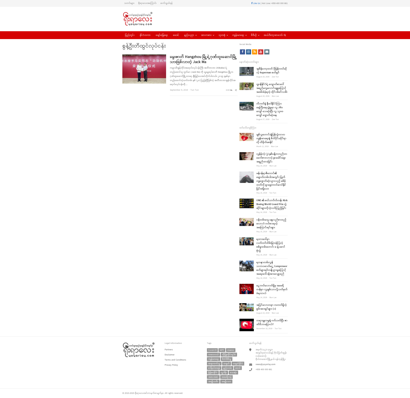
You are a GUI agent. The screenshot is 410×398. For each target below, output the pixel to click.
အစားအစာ (213, 377)
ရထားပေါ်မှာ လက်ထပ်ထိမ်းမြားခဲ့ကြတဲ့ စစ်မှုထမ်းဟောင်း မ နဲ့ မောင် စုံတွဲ (270, 245)
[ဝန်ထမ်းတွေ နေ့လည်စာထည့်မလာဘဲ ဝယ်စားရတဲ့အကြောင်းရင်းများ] (246, 220)
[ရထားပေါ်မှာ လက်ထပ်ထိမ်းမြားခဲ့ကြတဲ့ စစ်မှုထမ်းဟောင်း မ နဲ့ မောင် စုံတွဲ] (246, 239)
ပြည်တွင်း (130, 35)
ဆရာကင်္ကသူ (214, 363)
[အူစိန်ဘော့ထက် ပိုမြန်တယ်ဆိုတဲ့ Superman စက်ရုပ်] (246, 69)
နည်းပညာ (189, 35)
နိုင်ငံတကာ (145, 35)
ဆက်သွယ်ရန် (166, 3)
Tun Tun (194, 90)
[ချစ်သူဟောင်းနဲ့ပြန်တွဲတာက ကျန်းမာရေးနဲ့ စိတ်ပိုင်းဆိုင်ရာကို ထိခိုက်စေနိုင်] (246, 135)
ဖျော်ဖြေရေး (162, 35)
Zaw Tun (275, 76)
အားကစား (206, 35)
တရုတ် (226, 363)
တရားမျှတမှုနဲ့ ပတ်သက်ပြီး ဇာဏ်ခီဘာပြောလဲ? (271, 323)
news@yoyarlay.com (265, 364)
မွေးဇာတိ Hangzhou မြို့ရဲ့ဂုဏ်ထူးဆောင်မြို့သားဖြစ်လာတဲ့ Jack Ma (203, 59)
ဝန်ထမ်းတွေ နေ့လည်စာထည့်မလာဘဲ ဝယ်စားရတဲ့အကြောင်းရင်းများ (271, 224)
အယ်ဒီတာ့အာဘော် (273, 35)
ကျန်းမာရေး (238, 35)
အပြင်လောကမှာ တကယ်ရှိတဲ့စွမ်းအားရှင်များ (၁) (271, 307)
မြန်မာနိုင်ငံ (212, 372)
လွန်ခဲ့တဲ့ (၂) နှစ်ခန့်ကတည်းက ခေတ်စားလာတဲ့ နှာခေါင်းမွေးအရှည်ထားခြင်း (271, 158)
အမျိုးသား (226, 381)
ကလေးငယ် (213, 354)
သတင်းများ (129, 3)
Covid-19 (212, 350)
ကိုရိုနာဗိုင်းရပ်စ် (229, 354)
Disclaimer (170, 355)
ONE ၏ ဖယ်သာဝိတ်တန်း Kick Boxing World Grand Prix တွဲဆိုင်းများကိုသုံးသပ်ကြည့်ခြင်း (271, 204)
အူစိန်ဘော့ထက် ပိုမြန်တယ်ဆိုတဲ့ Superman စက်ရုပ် (271, 71)
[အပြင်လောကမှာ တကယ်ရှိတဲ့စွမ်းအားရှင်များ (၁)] (246, 305)
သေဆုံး (233, 372)
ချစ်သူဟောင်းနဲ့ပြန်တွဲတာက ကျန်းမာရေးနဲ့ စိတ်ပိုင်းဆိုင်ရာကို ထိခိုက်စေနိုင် (271, 138)
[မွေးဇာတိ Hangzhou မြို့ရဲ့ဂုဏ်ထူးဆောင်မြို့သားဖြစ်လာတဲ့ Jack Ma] (144, 56)
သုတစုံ (221, 35)
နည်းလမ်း (227, 368)
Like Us (256, 3)
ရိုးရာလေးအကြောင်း (147, 3)
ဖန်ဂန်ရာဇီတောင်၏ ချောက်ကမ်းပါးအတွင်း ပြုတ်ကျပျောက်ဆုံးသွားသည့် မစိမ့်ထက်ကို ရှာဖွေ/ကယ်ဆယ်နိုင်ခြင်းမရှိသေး (271, 181)
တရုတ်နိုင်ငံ (238, 363)
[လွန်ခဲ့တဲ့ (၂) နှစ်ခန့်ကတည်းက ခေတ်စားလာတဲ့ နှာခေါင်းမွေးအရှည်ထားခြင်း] (246, 154)
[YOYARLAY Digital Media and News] (141, 19)
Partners (169, 350)
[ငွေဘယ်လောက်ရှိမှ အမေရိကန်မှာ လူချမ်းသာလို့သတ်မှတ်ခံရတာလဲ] (246, 286)
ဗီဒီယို (254, 35)
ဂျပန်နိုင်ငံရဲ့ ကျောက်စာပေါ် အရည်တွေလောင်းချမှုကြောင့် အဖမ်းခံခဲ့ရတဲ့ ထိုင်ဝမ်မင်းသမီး (271, 88)
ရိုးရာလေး (139, 393)
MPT (222, 350)
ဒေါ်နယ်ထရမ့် (214, 368)
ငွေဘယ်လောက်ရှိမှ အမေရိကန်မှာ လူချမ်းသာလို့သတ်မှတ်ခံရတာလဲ (271, 289)
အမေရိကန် (226, 377)
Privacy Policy (171, 365)
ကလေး (230, 350)
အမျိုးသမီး (213, 381)
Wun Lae (275, 96)
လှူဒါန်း (224, 372)
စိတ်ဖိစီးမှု (226, 359)
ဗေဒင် (176, 35)
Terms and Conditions (175, 360)
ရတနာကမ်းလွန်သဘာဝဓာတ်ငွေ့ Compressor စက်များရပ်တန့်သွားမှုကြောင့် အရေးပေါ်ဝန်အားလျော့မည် (271, 268)
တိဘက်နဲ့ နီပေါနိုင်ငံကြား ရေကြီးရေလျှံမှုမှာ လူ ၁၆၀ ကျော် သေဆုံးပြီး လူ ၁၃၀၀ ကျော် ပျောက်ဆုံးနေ (269, 109)
